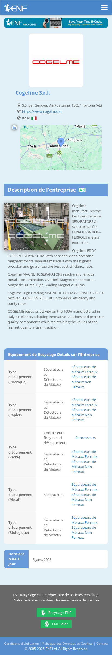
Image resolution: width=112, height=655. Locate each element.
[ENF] (15, 9)
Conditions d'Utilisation (21, 643)
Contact (102, 643)
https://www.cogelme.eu (42, 111)
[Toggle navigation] (104, 5)
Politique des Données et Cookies (67, 643)
